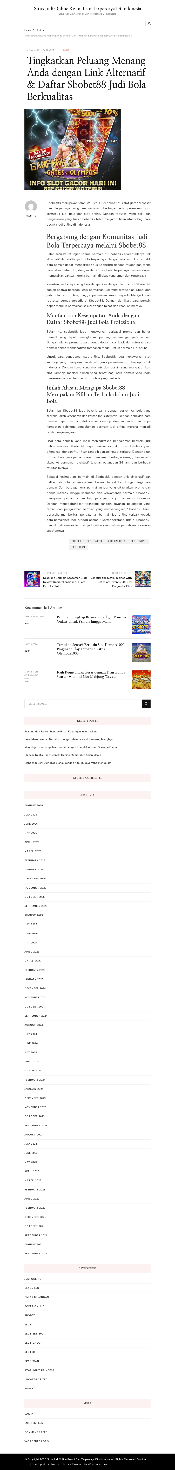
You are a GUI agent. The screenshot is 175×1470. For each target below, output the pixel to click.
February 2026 (34, 860)
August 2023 (33, 1134)
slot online (138, 541)
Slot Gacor (94, 541)
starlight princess (39, 1370)
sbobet (76, 541)
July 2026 (30, 814)
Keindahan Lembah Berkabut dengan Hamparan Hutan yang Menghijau (69, 739)
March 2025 (32, 961)
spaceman (31, 1361)
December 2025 (35, 878)
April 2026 (31, 842)
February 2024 (34, 1080)
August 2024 (33, 1025)
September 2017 (35, 1253)
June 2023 (31, 1153)
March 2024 (32, 1070)
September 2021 (35, 1235)
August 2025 (33, 915)
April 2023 (31, 1171)
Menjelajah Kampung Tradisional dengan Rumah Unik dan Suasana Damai (71, 747)
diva (105, 1464)
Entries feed (33, 1423)
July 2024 (30, 1034)
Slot (66, 50)
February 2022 (34, 1207)
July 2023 (30, 1144)
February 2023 (34, 1189)
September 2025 (35, 906)
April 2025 (31, 951)
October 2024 (34, 1006)
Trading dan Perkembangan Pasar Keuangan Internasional (61, 731)
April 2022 (31, 1198)
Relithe (31, 215)
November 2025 (35, 888)
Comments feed (36, 1432)
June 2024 (31, 1043)
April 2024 (31, 1061)
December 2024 (35, 988)
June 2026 (31, 823)
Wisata (29, 1388)
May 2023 (30, 1162)
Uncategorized (36, 1379)
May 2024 (30, 1052)
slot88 (29, 1352)
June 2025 (31, 933)
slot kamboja (116, 541)
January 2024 (33, 1089)
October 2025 (34, 897)
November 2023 (35, 1107)
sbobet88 (71, 332)
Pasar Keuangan (36, 1297)
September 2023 (35, 1125)
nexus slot (32, 1288)
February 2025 (34, 970)
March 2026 (32, 851)
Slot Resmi (79, 547)
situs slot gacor (127, 203)
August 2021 (33, 1244)
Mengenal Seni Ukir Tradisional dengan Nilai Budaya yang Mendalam (67, 763)
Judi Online (32, 1279)
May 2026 (30, 833)
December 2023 (35, 1098)
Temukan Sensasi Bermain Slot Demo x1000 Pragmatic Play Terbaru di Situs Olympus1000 (91, 649)
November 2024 (35, 997)
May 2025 (30, 942)
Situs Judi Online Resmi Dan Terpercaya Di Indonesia (87, 8)
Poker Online (34, 1306)
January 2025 (33, 979)
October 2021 (34, 1226)
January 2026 (33, 869)
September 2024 (35, 1015)
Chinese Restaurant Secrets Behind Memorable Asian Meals (62, 755)
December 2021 (35, 1217)
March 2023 (32, 1180)
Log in (29, 1414)
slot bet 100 (33, 1333)
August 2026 (33, 805)
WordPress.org (36, 1441)
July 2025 (30, 924)
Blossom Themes (60, 1464)
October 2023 (34, 1116)
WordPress (95, 1464)
